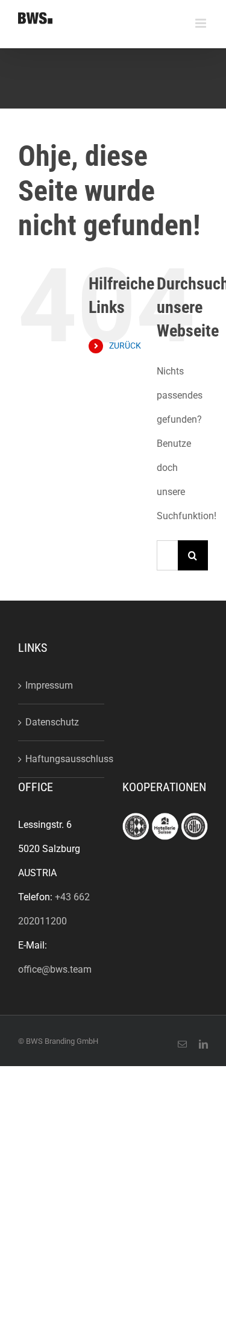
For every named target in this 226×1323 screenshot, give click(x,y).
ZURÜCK (125, 345)
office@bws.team (55, 969)
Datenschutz (52, 722)
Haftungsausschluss (61, 759)
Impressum (49, 685)
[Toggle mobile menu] (201, 23)
